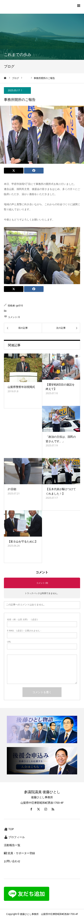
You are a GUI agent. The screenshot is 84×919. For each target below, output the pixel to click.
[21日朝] (23, 471)
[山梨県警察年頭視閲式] (23, 367)
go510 (19, 305)
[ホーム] (5, 78)
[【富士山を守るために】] (23, 523)
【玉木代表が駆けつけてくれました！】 (61, 491)
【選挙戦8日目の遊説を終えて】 (60, 387)
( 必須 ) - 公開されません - (24, 630)
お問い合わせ (12, 861)
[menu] (78, 5)
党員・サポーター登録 (21, 853)
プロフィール (16, 837)
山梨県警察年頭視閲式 (21, 387)
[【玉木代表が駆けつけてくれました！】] (61, 471)
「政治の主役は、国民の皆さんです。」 (61, 439)
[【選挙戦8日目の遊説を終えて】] (61, 366)
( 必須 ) (22, 619)
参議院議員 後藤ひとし (42, 791)
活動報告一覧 (12, 845)
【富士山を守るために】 (23, 541)
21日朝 (12, 489)
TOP (11, 829)
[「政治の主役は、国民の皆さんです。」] (61, 419)
